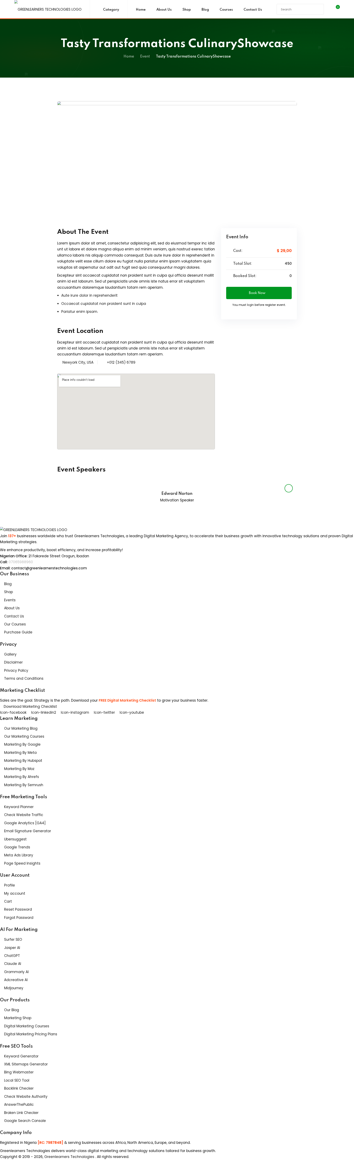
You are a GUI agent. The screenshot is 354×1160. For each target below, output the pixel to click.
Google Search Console (25, 1120)
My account (14, 893)
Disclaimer (13, 662)
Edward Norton (177, 494)
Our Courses (15, 624)
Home (141, 9)
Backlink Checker (19, 1088)
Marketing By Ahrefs (21, 776)
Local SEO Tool (16, 1080)
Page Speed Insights (22, 863)
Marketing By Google (22, 744)
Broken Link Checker (21, 1112)
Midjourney (13, 988)
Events (10, 600)
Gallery (10, 654)
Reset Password (18, 909)
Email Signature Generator (27, 831)
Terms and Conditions (23, 678)
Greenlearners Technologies (69, 1156)
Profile (9, 885)
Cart (8, 901)
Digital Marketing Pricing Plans (30, 1034)
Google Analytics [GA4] (25, 823)
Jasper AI (12, 947)
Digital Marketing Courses (26, 1026)
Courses (226, 9)
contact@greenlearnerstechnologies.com (49, 568)
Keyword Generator (21, 1056)
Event (145, 56)
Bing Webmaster (19, 1072)
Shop (186, 9)
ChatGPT (12, 955)
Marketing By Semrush (23, 784)
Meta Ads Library (18, 855)
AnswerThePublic (19, 1104)
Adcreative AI (16, 979)
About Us (164, 9)
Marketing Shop (17, 1017)
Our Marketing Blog (20, 728)
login (250, 305)
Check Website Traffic (23, 814)
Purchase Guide (18, 632)
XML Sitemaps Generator (26, 1064)
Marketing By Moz (19, 768)
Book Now (257, 293)
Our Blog (11, 1009)
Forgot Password (18, 917)
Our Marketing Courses (24, 736)
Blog (205, 9)
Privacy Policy (16, 670)
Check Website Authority (26, 1096)
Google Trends (17, 847)
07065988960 (21, 562)
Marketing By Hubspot (23, 760)
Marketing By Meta (20, 752)
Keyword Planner (19, 806)
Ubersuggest (15, 839)
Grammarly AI (16, 971)
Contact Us (253, 9)
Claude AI (12, 963)
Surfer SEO (13, 939)
